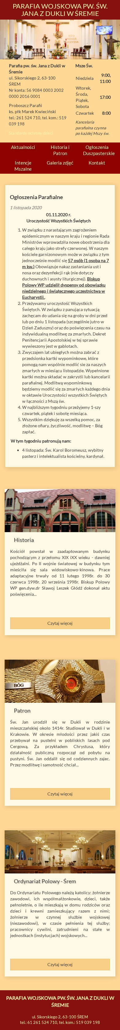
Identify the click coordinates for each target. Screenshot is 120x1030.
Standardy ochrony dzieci (31, 133)
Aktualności (23, 147)
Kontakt (97, 162)
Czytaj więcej (60, 623)
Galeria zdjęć (60, 162)
